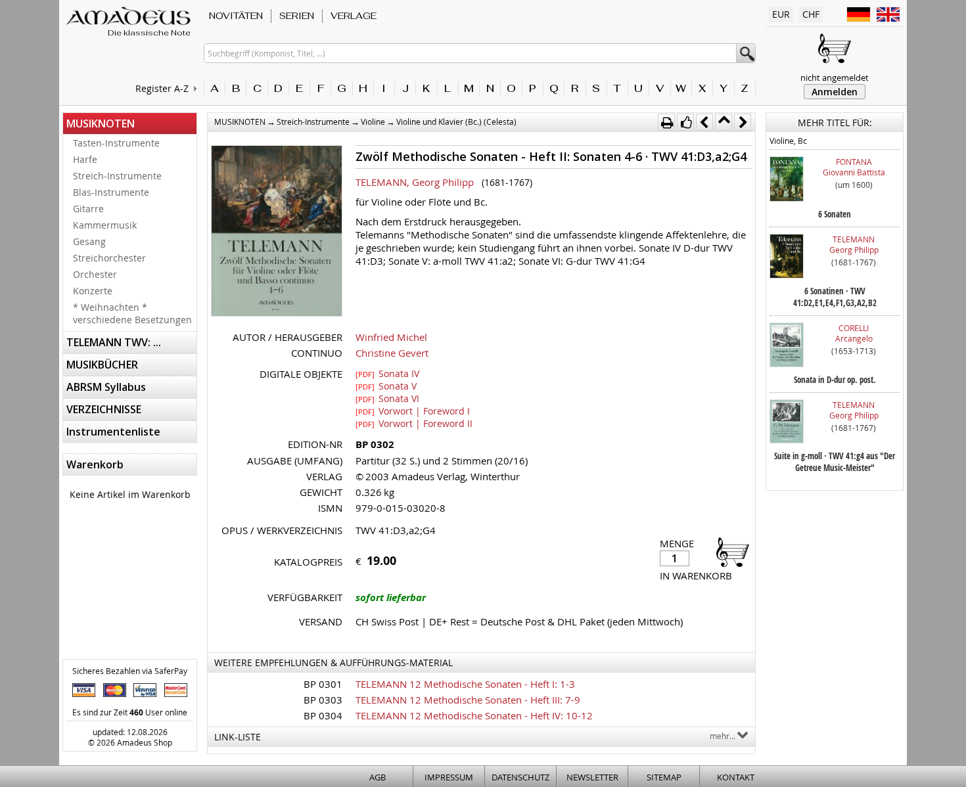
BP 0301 (323, 683)
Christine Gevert (392, 352)
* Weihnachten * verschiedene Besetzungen (132, 313)
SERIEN (296, 16)
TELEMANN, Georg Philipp (415, 182)
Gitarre (88, 208)
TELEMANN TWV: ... (113, 342)
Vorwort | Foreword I (413, 410)
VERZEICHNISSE (103, 409)
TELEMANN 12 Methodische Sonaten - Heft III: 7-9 (468, 699)
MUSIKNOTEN (100, 123)
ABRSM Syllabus (106, 387)
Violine (373, 121)
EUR (781, 14)
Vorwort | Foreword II (414, 423)
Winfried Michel (391, 337)
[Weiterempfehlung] (685, 122)
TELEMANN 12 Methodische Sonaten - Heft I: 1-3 (465, 683)
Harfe (85, 159)
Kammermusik (105, 225)
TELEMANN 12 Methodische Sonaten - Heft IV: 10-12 (474, 715)
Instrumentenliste (113, 431)
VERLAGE (354, 16)
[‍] (728, 551)
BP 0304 (323, 715)
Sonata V (386, 386)
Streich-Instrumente (117, 175)
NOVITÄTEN (236, 16)
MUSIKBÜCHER (102, 364)
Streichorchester (109, 258)
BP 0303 (323, 699)
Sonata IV (387, 373)
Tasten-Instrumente (116, 143)
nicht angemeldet (834, 77)
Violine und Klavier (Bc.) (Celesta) (456, 121)
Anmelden (835, 91)
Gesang (89, 241)
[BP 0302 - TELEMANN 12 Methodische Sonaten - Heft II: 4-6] (276, 232)
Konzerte (92, 290)
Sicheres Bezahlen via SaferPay (129, 670)
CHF (811, 14)
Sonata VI (387, 398)
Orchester (95, 274)
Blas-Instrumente (111, 192)
